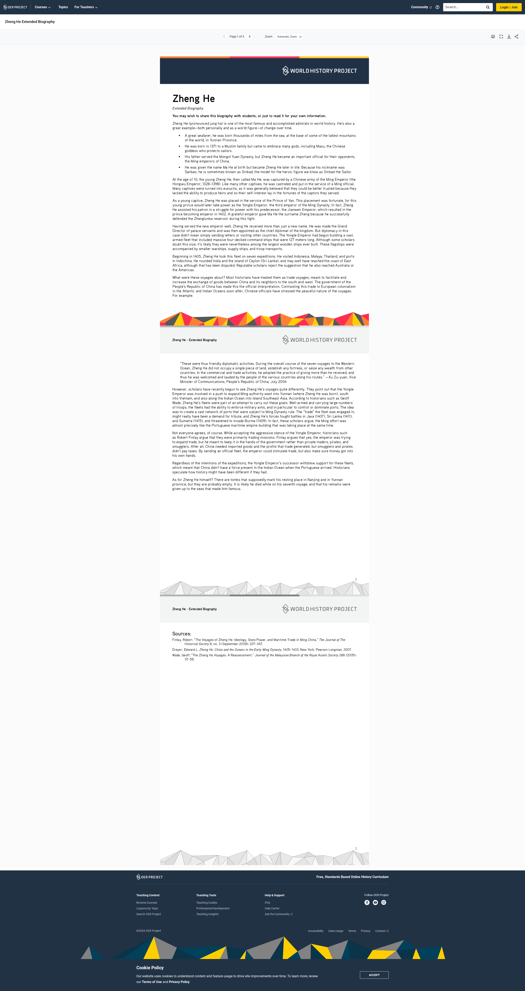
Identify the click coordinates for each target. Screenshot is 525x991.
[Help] (437, 7)
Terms (352, 931)
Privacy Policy (179, 982)
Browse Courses (146, 902)
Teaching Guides (206, 902)
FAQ (267, 902)
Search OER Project (148, 914)
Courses (41, 7)
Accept (374, 975)
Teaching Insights (207, 914)
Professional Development (212, 908)
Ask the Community (277, 914)
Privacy (365, 931)
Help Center (272, 908)
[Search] (487, 7)
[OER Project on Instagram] (383, 903)
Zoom (268, 36)
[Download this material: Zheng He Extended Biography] (509, 36)
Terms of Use (152, 982)
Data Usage (336, 931)
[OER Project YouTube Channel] (375, 903)
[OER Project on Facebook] (367, 903)
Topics (63, 7)
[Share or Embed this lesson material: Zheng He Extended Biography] (516, 36)
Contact (380, 931)
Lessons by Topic (147, 908)
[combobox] (462, 7)
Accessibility (316, 931)
